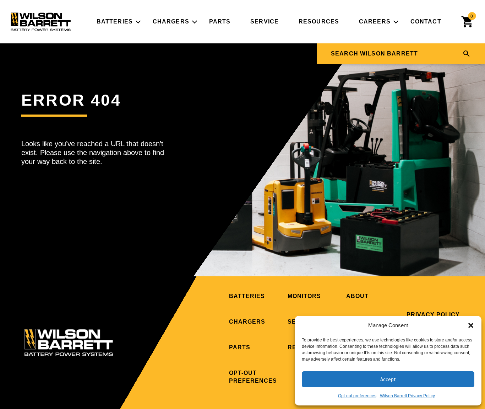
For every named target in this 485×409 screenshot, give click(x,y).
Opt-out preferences (357, 395)
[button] (470, 325)
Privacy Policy (433, 315)
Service (264, 21)
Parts (220, 21)
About (357, 296)
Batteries (115, 21)
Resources (319, 21)
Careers (375, 21)
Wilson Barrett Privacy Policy (407, 395)
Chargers (171, 21)
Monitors (304, 296)
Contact (425, 21)
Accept (388, 379)
